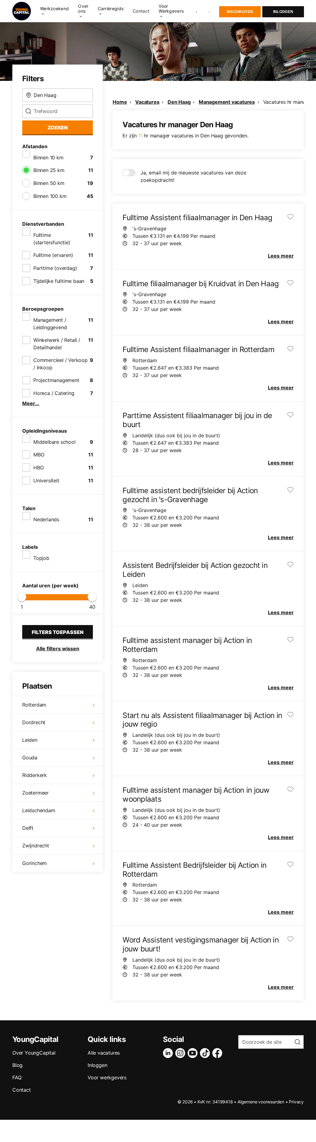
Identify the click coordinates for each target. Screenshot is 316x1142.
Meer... (31, 403)
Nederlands (46, 519)
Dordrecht (33, 722)
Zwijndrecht (35, 845)
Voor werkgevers (107, 1077)
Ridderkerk (34, 775)
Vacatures (147, 102)
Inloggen (283, 12)
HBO (38, 467)
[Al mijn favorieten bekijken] (196, 11)
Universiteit (46, 480)
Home (120, 102)
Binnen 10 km (48, 157)
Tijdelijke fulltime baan (58, 281)
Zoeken (58, 127)
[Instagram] (181, 1053)
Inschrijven (240, 12)
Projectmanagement (56, 380)
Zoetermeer (35, 793)
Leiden (29, 740)
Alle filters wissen (57, 648)
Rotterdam (34, 705)
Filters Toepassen (58, 632)
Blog (17, 1065)
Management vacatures (227, 102)
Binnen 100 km (49, 196)
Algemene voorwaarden (261, 1101)
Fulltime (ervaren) (53, 255)
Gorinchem (34, 863)
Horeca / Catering (53, 393)
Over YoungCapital (34, 1053)
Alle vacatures (104, 1053)
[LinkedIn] (169, 1053)
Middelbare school (54, 442)
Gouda (29, 757)
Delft (27, 828)
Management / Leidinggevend (50, 323)
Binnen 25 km (48, 170)
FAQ (16, 1077)
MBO (38, 454)
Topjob (41, 558)
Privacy (296, 1101)
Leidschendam (38, 810)
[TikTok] (206, 1053)
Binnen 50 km (48, 183)
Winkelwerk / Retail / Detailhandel (56, 344)
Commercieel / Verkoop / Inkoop (60, 364)
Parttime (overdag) (55, 268)
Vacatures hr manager (288, 102)
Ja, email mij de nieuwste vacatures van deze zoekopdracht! (193, 176)
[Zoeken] (209, 11)
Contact (141, 11)
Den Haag (179, 102)
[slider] (21, 597)
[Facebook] (218, 1053)
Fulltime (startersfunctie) (51, 239)
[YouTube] (194, 1053)
